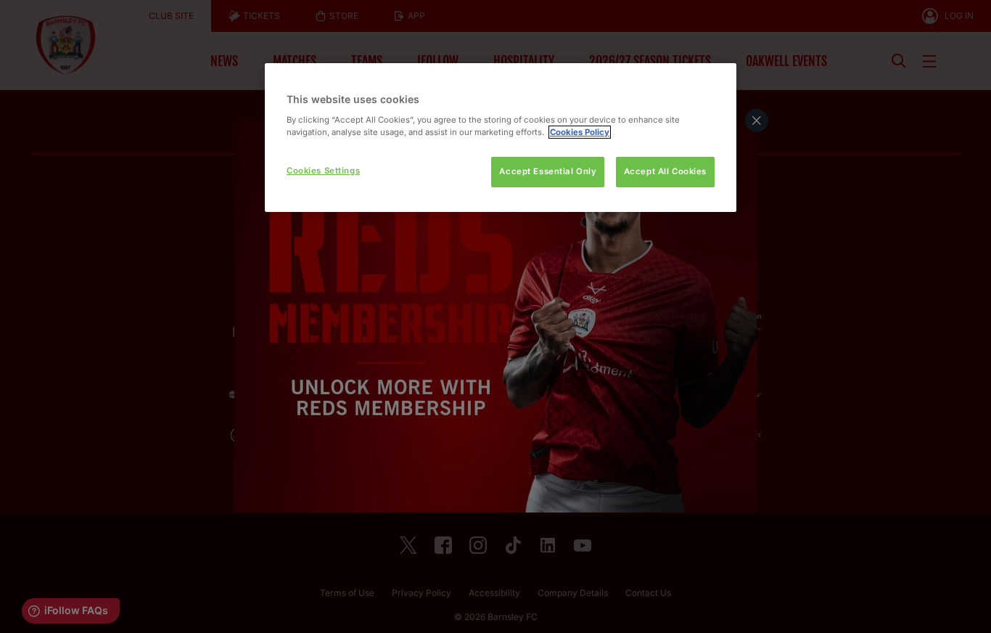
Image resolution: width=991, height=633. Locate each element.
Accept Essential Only (547, 171)
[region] (500, 137)
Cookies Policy (579, 132)
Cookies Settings (323, 171)
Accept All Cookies (665, 171)
